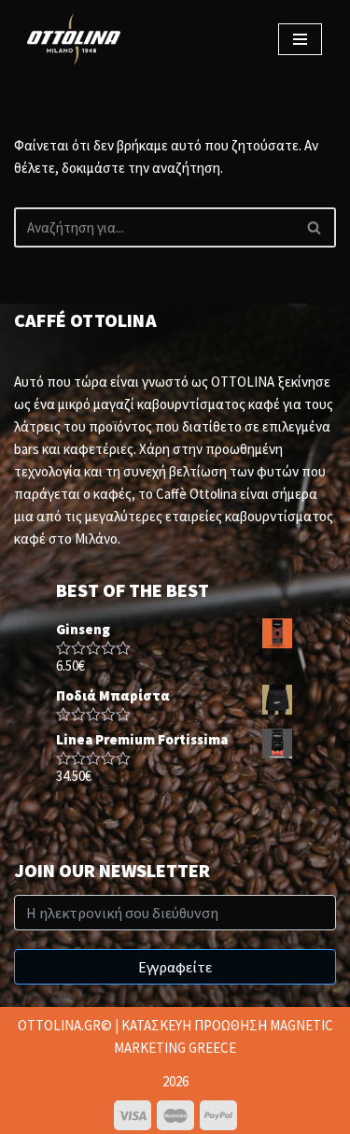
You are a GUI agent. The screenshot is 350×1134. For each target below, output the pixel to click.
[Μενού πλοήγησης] (300, 39)
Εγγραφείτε (175, 966)
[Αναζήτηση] (315, 227)
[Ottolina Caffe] (78, 39)
